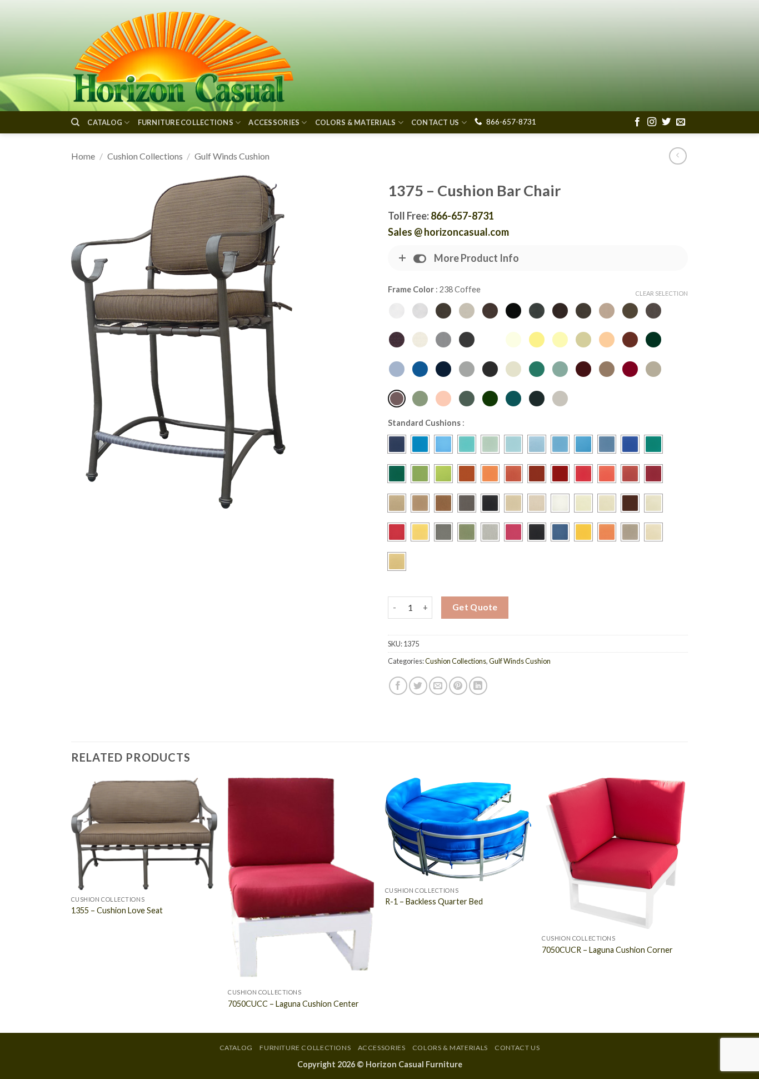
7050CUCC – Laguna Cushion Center (293, 1003)
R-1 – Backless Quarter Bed (434, 901)
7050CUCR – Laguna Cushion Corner (607, 949)
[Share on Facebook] (398, 686)
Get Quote (475, 607)
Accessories (273, 122)
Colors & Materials (355, 122)
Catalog (104, 122)
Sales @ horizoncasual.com (448, 232)
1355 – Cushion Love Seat (117, 910)
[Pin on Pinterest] (458, 686)
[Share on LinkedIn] (478, 686)
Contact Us (435, 122)
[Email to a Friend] (438, 686)
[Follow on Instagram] (651, 122)
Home (83, 156)
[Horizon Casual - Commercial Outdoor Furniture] (182, 55)
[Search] (75, 122)
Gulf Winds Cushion (231, 156)
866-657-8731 (511, 121)
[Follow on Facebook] (637, 122)
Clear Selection (661, 293)
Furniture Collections (185, 122)
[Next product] (677, 156)
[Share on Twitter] (418, 686)
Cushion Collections (145, 156)
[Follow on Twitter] (666, 122)
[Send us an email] (680, 122)
